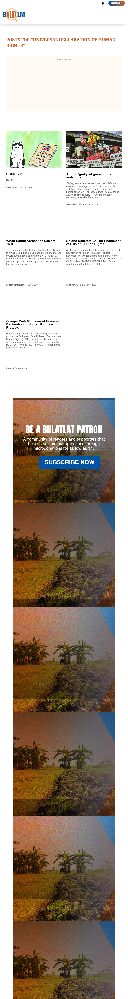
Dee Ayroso (11, 188)
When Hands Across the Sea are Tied (34, 254)
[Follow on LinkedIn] (90, 3)
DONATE (116, 3)
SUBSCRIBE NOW (70, 463)
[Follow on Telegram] (102, 3)
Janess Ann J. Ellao (75, 205)
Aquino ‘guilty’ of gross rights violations (94, 169)
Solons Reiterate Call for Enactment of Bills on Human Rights (94, 254)
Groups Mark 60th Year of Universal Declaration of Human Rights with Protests (34, 336)
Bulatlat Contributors (15, 285)
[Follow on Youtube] (96, 3)
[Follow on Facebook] (78, 3)
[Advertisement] (64, 85)
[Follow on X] (84, 3)
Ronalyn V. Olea (73, 285)
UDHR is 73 (34, 169)
